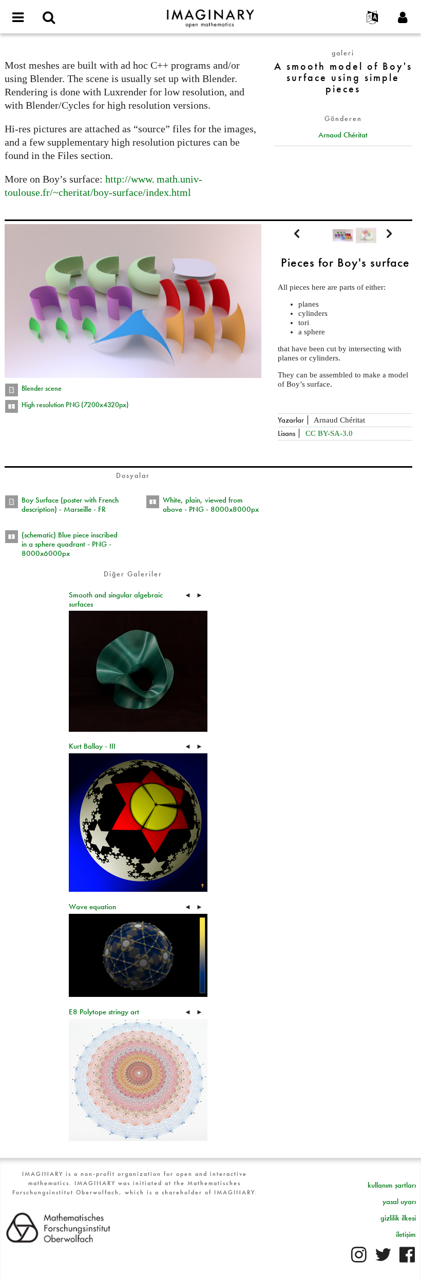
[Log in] (403, 18)
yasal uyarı (399, 1201)
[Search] (48, 18)
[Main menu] (18, 18)
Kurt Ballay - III (92, 746)
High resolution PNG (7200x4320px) (75, 404)
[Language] (372, 18)
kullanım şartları (392, 1185)
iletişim (406, 1234)
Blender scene (42, 388)
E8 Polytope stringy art (104, 1011)
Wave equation (92, 906)
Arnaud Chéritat (343, 134)
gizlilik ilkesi (398, 1218)
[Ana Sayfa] (210, 14)
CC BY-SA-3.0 (329, 433)
